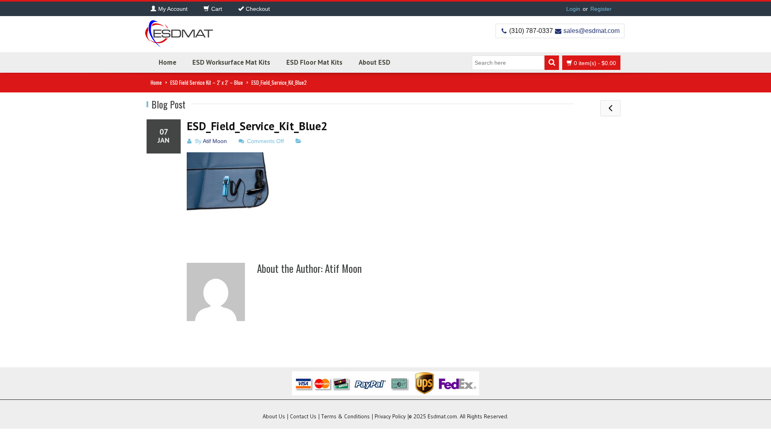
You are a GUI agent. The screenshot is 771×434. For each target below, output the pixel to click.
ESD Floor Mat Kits (314, 62)
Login (573, 9)
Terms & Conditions (345, 416)
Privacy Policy (390, 416)
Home (167, 62)
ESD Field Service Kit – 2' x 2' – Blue (206, 82)
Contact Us (303, 416)
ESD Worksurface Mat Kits (231, 62)
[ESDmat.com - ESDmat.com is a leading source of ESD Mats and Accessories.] (179, 31)
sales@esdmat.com (591, 30)
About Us (274, 416)
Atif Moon (215, 141)
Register (601, 9)
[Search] (552, 62)
